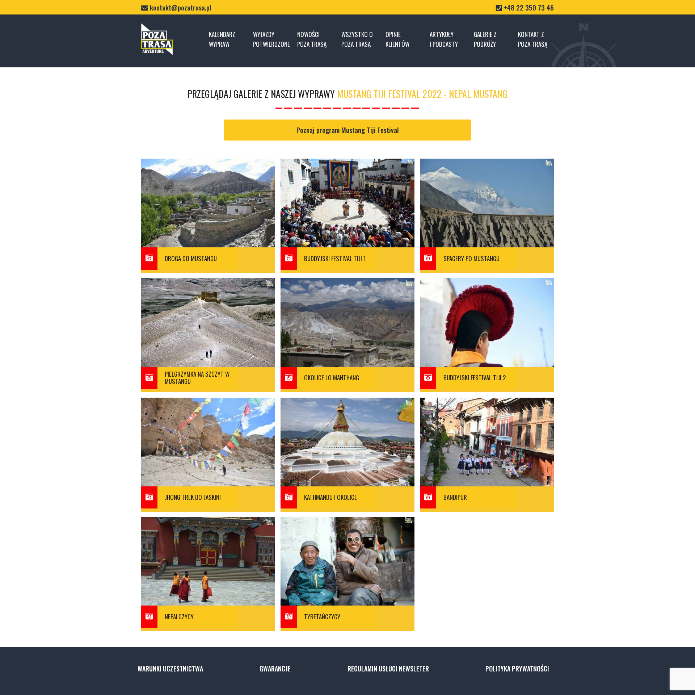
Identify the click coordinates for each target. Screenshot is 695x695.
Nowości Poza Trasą (312, 39)
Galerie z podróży (485, 39)
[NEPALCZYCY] (197, 626)
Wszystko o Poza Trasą (357, 39)
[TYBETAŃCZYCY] (336, 626)
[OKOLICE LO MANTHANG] (336, 387)
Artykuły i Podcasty (444, 39)
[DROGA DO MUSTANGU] (197, 268)
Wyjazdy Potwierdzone (271, 39)
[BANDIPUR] (476, 507)
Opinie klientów (397, 39)
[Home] (157, 39)
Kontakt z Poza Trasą (532, 39)
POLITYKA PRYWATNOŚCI (517, 668)
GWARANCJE (275, 668)
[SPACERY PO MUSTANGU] (476, 268)
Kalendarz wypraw (222, 39)
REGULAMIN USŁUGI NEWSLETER (388, 668)
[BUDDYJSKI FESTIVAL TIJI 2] (476, 387)
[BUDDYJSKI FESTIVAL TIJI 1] (336, 268)
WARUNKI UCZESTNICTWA (170, 668)
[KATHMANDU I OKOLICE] (336, 507)
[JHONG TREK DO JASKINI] (197, 507)
